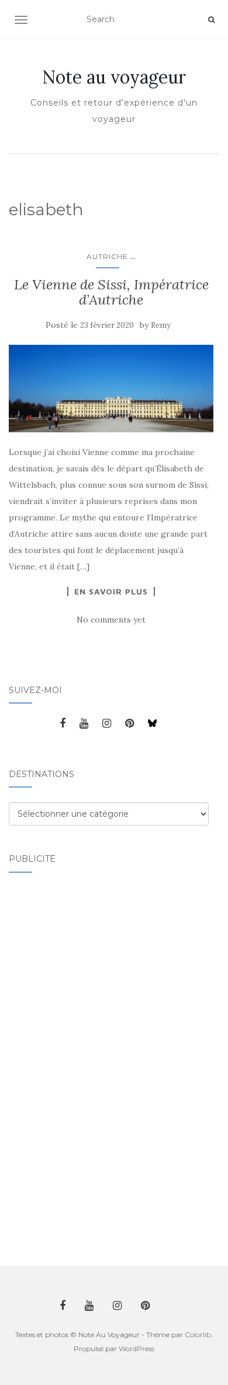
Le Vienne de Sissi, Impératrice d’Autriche (111, 292)
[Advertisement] (55, 1062)
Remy (161, 325)
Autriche (107, 256)
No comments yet (111, 619)
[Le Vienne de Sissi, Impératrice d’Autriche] (111, 388)
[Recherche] (211, 20)
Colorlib (198, 1334)
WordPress (136, 1348)
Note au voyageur (114, 77)
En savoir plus (111, 591)
